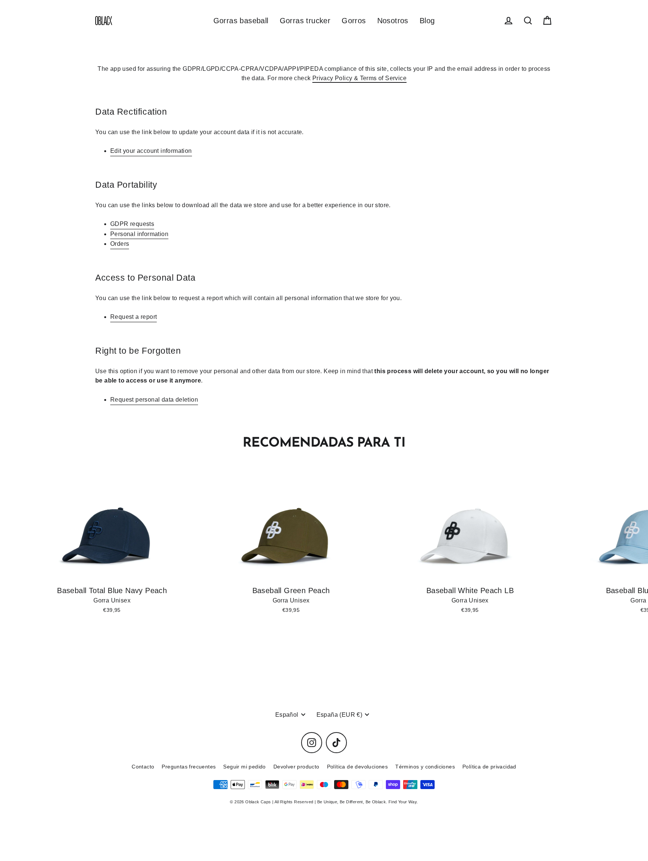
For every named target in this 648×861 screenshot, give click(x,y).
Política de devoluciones (357, 767)
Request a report (133, 317)
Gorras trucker (305, 20)
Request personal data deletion (154, 399)
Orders (119, 244)
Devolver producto (296, 767)
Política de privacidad (489, 767)
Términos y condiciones (425, 767)
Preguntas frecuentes (189, 767)
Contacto (143, 767)
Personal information (139, 234)
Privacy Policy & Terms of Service (359, 78)
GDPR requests (132, 224)
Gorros (354, 20)
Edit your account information (151, 151)
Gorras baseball (240, 20)
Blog (427, 20)
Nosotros (392, 20)
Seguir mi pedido (244, 767)
